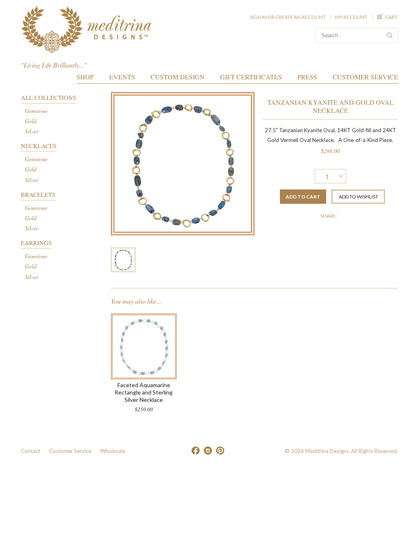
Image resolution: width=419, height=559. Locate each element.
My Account (351, 17)
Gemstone (36, 111)
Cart (391, 17)
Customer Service (70, 451)
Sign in (258, 17)
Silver (31, 131)
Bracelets (38, 194)
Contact (30, 451)
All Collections (48, 97)
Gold (30, 121)
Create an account (300, 17)
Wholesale (112, 451)
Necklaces (38, 146)
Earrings (36, 243)
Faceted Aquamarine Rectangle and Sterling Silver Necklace (144, 392)
